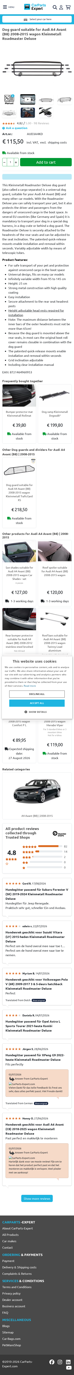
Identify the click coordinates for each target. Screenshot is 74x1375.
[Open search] (55, 7)
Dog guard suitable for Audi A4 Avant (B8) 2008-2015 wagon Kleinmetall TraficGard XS (19, 492)
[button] (37, 712)
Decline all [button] (37, 693)
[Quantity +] (16, 162)
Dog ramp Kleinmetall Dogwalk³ (55, 413)
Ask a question (16, 128)
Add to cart (46, 162)
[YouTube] (69, 1367)
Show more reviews (37, 1198)
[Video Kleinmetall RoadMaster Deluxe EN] (27, 99)
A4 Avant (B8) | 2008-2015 (37, 815)
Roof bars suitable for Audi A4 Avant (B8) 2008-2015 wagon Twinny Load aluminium (55, 643)
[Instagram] (60, 1362)
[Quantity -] (4, 162)
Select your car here (40, 19)
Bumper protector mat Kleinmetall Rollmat (19, 413)
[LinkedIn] (69, 1362)
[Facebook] (52, 1362)
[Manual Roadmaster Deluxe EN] (9, 99)
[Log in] (61, 7)
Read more (30, 685)
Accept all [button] (37, 703)
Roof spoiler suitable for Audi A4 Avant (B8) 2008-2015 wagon (55, 571)
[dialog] (37, 687)
